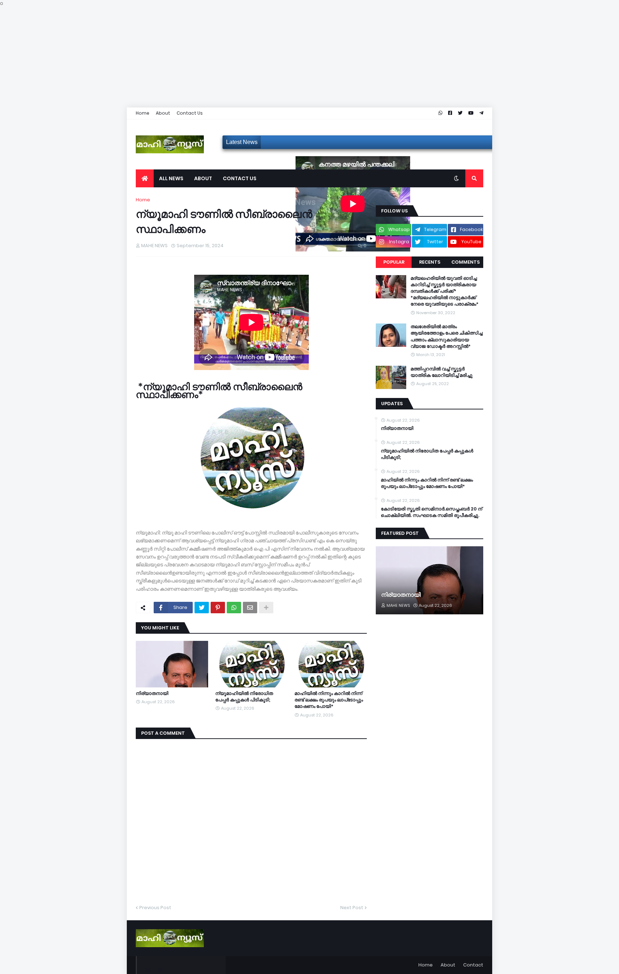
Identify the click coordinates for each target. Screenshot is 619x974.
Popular (393, 262)
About (163, 113)
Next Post (351, 907)
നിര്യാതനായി (152, 693)
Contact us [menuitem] (239, 178)
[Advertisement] (215, 57)
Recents (429, 262)
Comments (465, 262)
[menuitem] (145, 178)
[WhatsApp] (234, 607)
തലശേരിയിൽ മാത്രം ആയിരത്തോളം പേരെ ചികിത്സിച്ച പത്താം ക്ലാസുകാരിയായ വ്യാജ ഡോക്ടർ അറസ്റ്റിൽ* (447, 336)
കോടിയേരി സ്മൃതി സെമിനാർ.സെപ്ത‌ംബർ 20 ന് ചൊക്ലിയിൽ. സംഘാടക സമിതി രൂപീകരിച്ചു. (431, 512)
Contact (473, 964)
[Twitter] (202, 607)
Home (142, 113)
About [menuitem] (203, 178)
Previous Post (155, 907)
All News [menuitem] (171, 178)
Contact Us (190, 113)
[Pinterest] (218, 607)
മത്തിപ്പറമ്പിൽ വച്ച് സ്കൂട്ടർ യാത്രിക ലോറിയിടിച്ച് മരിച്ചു (441, 372)
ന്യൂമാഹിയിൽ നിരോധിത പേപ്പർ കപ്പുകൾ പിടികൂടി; (244, 696)
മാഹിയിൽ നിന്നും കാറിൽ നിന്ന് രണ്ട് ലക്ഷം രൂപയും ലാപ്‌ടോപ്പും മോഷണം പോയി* (328, 700)
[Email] (250, 607)
